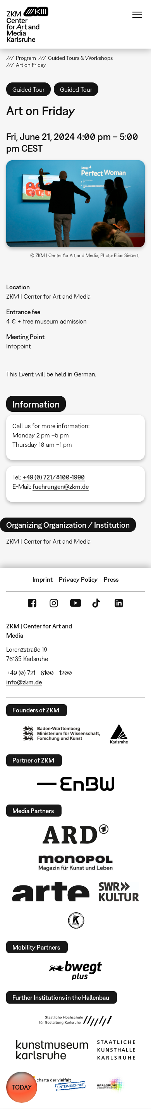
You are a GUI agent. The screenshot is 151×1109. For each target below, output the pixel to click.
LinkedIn (119, 603)
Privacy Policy (78, 579)
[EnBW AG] (75, 784)
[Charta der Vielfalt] (55, 1085)
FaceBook (32, 603)
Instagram (54, 603)
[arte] (50, 891)
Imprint (43, 579)
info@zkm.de (24, 682)
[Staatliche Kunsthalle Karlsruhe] (116, 1050)
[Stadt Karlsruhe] (119, 733)
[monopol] (75, 863)
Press (111, 579)
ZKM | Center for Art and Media (48, 296)
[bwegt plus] (75, 970)
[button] (75, 203)
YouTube (75, 603)
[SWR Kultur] (119, 891)
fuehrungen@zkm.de (61, 486)
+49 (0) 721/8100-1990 (53, 477)
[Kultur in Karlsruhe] (75, 920)
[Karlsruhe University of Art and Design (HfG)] (75, 1021)
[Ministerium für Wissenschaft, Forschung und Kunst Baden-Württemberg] (61, 733)
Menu (137, 14)
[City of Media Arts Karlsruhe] (110, 1085)
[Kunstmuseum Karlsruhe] (52, 1050)
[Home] (33, 24)
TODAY (22, 1087)
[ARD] (75, 834)
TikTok (97, 603)
